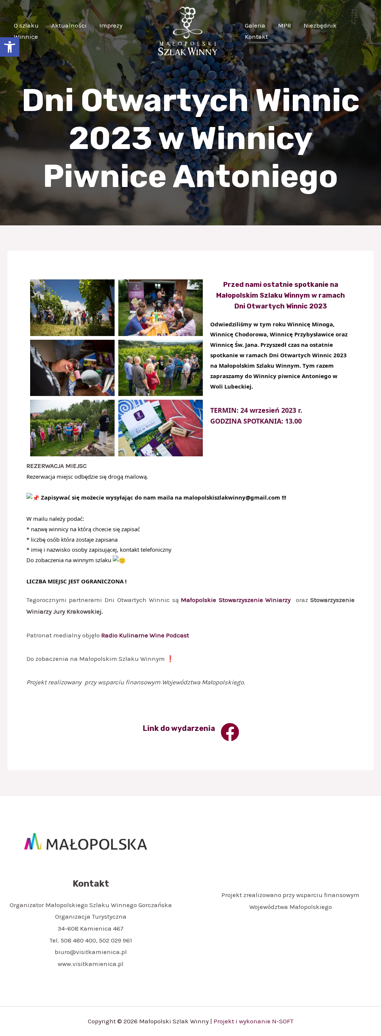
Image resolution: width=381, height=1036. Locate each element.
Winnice (26, 36)
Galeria (255, 25)
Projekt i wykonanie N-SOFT (254, 1021)
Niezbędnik (320, 25)
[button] (9, 47)
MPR (284, 25)
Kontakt (256, 36)
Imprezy (110, 25)
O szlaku (26, 25)
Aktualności (69, 25)
